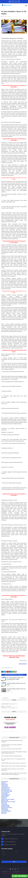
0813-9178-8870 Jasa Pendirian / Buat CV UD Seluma (13, 763)
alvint (3, 16)
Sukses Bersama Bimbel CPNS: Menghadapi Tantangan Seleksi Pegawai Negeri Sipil (14, 752)
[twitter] (13, 2)
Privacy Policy (9, 873)
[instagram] (16, 2)
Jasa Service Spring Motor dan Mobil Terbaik (11, 748)
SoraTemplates (9, 871)
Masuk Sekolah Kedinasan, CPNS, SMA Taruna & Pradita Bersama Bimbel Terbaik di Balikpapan (14, 774)
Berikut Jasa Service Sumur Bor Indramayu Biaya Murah (14, 766)
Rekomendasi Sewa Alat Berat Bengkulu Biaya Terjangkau (12, 741)
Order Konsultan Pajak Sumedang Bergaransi (11, 756)
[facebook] (10, 2)
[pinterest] (19, 2)
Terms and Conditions (21, 873)
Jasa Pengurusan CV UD (7, 667)
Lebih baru (5, 697)
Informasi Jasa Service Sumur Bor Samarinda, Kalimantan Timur (11, 745)
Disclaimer (15, 873)
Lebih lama (22, 697)
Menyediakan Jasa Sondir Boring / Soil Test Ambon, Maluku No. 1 (12, 769)
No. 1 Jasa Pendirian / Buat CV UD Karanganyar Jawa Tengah (13, 759)
